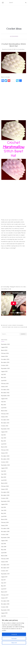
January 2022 (4, 416)
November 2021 (5, 422)
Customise (14, 638)
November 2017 (5, 567)
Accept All (14, 634)
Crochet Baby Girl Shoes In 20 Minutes (14, 327)
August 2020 (4, 468)
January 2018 (4, 561)
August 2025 (4, 347)
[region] (14, 632)
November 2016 (5, 604)
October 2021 (4, 425)
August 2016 (4, 613)
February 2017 (4, 595)
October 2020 (4, 462)
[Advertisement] (14, 14)
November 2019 (5, 495)
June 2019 (3, 510)
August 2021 (4, 432)
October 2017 (4, 570)
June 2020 (3, 474)
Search (23, 334)
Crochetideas (21, 49)
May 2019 (3, 513)
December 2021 (5, 419)
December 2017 (5, 564)
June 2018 (3, 546)
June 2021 (3, 438)
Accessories (14, 36)
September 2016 (5, 610)
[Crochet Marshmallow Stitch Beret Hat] (13, 62)
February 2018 (5, 558)
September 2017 (5, 573)
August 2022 (4, 398)
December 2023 (5, 359)
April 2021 (3, 444)
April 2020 (4, 480)
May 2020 (3, 477)
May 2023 (3, 377)
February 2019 (5, 522)
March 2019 (4, 519)
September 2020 (5, 465)
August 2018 (4, 540)
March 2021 (4, 447)
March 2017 (4, 592)
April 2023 (3, 380)
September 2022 (5, 395)
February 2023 (5, 383)
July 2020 (3, 471)
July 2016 (3, 616)
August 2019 (4, 504)
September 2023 (5, 368)
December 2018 (5, 528)
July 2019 (3, 507)
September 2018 (5, 537)
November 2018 (5, 531)
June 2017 (3, 583)
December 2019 (5, 492)
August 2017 (4, 576)
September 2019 (5, 501)
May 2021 (3, 441)
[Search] (26, 2)
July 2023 (3, 374)
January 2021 (4, 453)
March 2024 (4, 350)
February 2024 (5, 353)
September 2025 (5, 344)
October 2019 (4, 498)
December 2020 (5, 456)
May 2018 (3, 549)
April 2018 (3, 552)
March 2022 (4, 410)
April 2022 (3, 407)
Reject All (14, 642)
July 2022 (3, 401)
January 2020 (4, 489)
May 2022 (3, 404)
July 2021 (3, 435)
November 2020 (5, 459)
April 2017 (3, 589)
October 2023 (4, 365)
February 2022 (5, 413)
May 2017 (3, 586)
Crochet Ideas (14, 28)
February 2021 (4, 450)
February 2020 (5, 486)
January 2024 (4, 356)
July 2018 (3, 543)
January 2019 (4, 525)
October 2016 (4, 607)
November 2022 (5, 392)
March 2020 (4, 483)
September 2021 (5, 429)
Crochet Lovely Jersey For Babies (12, 325)
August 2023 (4, 371)
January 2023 (4, 386)
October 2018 (4, 534)
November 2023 (5, 362)
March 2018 (4, 555)
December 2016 (5, 601)
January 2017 (4, 598)
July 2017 (3, 579)
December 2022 (5, 389)
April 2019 (3, 516)
